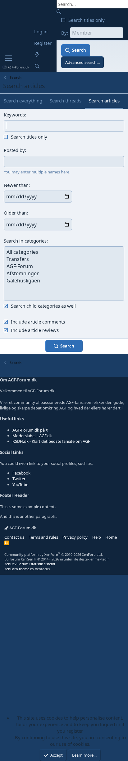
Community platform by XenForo (53, 554)
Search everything (23, 100)
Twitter (18, 478)
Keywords (14, 114)
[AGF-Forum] (64, 266)
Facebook (21, 473)
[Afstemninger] (64, 273)
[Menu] (8, 58)
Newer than (16, 185)
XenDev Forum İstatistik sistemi (29, 563)
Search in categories (25, 241)
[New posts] (37, 54)
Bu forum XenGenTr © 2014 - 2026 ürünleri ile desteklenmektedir (56, 559)
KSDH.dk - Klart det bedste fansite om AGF (51, 441)
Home (111, 537)
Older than (15, 213)
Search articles (104, 100)
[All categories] (64, 252)
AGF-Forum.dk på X (30, 430)
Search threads (65, 100)
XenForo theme (16, 568)
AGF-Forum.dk (22, 528)
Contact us (14, 537)
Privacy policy (75, 537)
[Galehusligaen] (64, 280)
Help (96, 537)
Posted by (14, 150)
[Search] (37, 66)
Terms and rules (43, 537)
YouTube (20, 484)
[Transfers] (64, 259)
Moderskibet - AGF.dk (32, 435)
